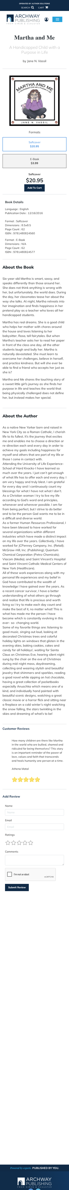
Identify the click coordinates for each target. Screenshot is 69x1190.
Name (9, 805)
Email (8, 820)
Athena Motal (20, 768)
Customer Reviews (16, 729)
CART (41, 7)
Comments (11, 851)
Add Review (11, 796)
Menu (57, 19)
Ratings (10, 834)
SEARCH (25, 7)
